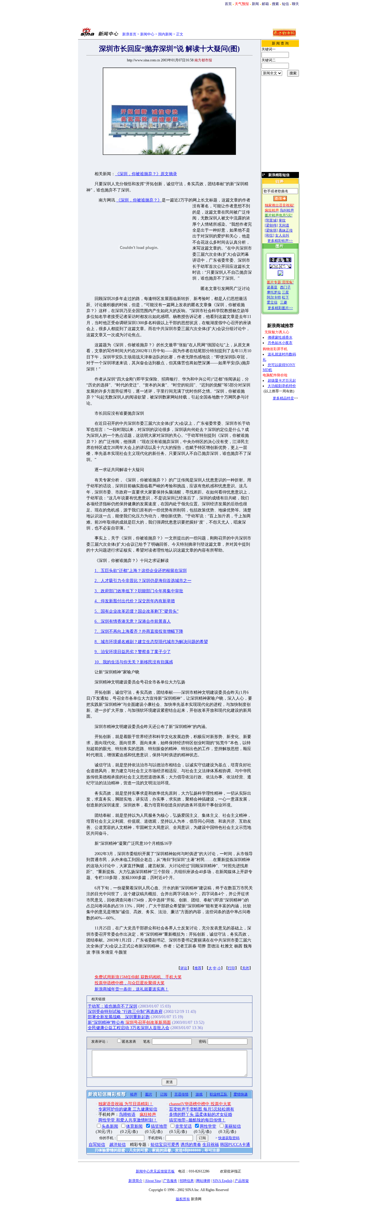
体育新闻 (134, 1126)
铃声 (133, 1094)
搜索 (275, 4)
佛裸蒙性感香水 (280, 337)
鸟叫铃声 (287, 210)
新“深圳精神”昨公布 (129, 1022)
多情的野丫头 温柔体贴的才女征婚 (200, 1114)
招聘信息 (187, 1181)
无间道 (284, 225)
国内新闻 (165, 34)
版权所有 (183, 1199)
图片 (148, 1094)
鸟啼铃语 (127, 1114)
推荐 (197, 968)
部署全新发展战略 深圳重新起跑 (119, 1017)
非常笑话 (183, 1126)
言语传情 (181, 1094)
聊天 (295, 4)
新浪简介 (135, 1181)
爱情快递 (241, 1094)
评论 (183, 968)
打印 (231, 968)
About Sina (153, 1181)
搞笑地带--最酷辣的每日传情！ (197, 1120)
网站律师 (203, 1181)
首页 (228, 4)
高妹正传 (286, 230)
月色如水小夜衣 (280, 343)
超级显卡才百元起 (282, 380)
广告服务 (170, 1181)
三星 (285, 292)
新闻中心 (147, 34)
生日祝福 (210, 1144)
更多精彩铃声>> (280, 241)
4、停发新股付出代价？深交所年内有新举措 (135, 601)
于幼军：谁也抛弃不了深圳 (112, 1006)
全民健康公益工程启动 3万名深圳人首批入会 (128, 1028)
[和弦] (269, 235)
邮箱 (265, 4)
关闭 (245, 968)
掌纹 (282, 220)
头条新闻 (110, 1126)
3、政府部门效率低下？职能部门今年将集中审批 (139, 591)
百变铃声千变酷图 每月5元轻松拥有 (201, 1109)
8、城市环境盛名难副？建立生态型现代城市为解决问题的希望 (151, 641)
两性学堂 (208, 1126)
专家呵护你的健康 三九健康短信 (127, 1109)
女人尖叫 (282, 235)
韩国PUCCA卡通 (235, 1144)
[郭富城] (271, 220)
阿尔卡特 (274, 297)
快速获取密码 (228, 1138)
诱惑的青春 (191, 1144)
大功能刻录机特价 (282, 386)
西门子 (285, 287)
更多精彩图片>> (280, 308)
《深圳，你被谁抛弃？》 (139, 200)
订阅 (163, 1094)
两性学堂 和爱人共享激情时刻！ (127, 1120)
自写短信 (97, 1144)
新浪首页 (129, 34)
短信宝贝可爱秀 (165, 1144)
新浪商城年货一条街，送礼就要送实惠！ (132, 989)
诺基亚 (272, 287)
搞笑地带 (159, 1126)
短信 (285, 4)
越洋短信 (117, 1144)
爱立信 (272, 302)
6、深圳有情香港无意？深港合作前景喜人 (133, 621)
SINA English (222, 1181)
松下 (285, 297)
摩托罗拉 (274, 292)
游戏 (199, 1094)
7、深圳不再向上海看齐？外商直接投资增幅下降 (139, 631)
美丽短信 (232, 1126)
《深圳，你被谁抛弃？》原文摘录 (146, 174)
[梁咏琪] (271, 230)
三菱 (283, 302)
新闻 (255, 4)
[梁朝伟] (271, 225)
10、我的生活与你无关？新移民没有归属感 (134, 662)
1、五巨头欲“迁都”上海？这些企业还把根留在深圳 (141, 570)
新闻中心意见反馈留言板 (155, 1171)
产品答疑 (242, 1181)
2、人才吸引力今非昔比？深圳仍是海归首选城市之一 (143, 580)
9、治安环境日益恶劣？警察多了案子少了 (133, 652)
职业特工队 (218, 1094)
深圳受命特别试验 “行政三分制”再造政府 (125, 1011)
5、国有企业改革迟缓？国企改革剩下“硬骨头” (136, 611)
